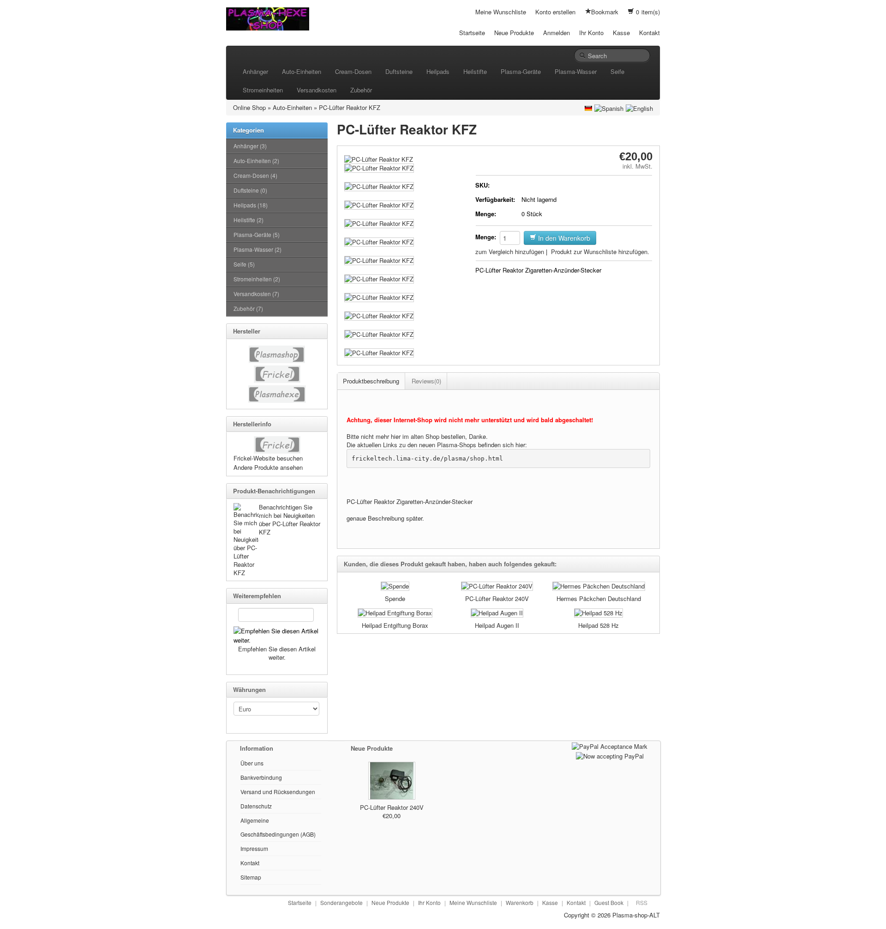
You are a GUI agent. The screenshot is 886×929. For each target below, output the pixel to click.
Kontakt (649, 32)
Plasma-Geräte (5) (256, 234)
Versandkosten (316, 89)
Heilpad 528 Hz (598, 625)
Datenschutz (256, 806)
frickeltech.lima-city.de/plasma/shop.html (427, 458)
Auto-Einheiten (301, 71)
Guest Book (608, 902)
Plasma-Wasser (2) (257, 249)
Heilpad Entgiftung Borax (395, 625)
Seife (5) (244, 264)
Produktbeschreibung (371, 380)
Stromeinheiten (263, 89)
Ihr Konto (591, 32)
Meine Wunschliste (500, 11)
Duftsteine (399, 71)
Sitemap (250, 877)
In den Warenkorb (563, 238)
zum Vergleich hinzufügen (509, 251)
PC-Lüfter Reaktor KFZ (349, 107)
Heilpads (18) (250, 205)
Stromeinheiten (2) (256, 279)
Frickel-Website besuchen (268, 458)
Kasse (621, 32)
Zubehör (361, 89)
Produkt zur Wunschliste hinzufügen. (600, 251)
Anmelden (556, 32)
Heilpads (437, 71)
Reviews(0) (426, 380)
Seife (617, 71)
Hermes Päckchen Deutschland (599, 598)
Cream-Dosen (353, 71)
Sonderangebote (341, 902)
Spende (395, 598)
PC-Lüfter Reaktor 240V (497, 598)
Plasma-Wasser (576, 71)
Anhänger (255, 71)
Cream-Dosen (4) (255, 175)
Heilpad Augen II (497, 625)
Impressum (254, 848)
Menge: (485, 213)
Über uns (251, 763)
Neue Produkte (514, 32)
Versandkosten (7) (256, 294)
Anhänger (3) (250, 146)
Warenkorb (519, 902)
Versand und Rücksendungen (277, 791)
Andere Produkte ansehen (268, 467)
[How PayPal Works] (609, 745)
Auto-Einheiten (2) (256, 160)
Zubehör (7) (248, 308)
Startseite (472, 32)
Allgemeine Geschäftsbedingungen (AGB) (278, 827)
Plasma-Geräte (521, 71)
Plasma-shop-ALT (636, 915)
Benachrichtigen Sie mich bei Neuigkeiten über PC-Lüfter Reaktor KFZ (289, 519)
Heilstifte (475, 71)
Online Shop (249, 107)
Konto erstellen (555, 11)
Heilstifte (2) (248, 220)
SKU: (482, 185)
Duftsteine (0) (250, 190)
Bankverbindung (261, 777)
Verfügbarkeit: (495, 199)
